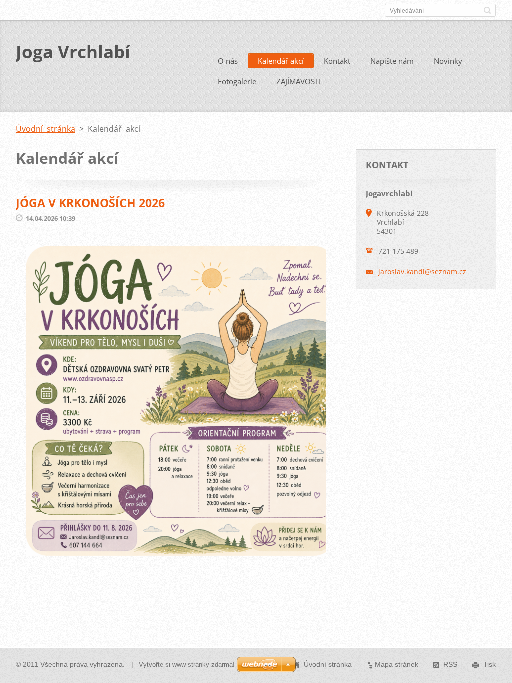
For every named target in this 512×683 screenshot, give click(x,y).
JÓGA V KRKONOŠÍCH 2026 (90, 203)
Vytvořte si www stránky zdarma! (187, 664)
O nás (228, 61)
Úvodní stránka (46, 129)
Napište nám (392, 61)
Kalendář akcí (281, 61)
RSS (451, 664)
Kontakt (337, 61)
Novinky (448, 61)
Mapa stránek (396, 664)
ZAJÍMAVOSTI (298, 81)
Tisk (490, 664)
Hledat (487, 10)
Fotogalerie (237, 81)
